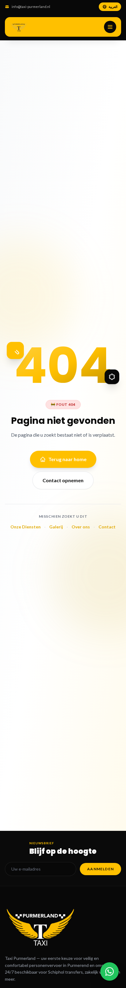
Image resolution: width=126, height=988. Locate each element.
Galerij (56, 526)
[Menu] (110, 27)
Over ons (81, 526)
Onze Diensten (25, 526)
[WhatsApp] (109, 971)
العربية (113, 7)
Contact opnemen (63, 480)
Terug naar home (67, 459)
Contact (107, 526)
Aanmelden (100, 869)
